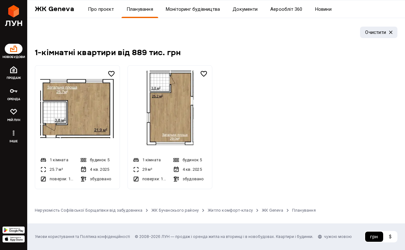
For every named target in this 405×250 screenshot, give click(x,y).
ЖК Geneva (272, 210)
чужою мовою (338, 236)
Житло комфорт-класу (230, 210)
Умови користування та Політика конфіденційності (82, 236)
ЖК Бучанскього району (175, 210)
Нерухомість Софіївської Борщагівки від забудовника (88, 210)
